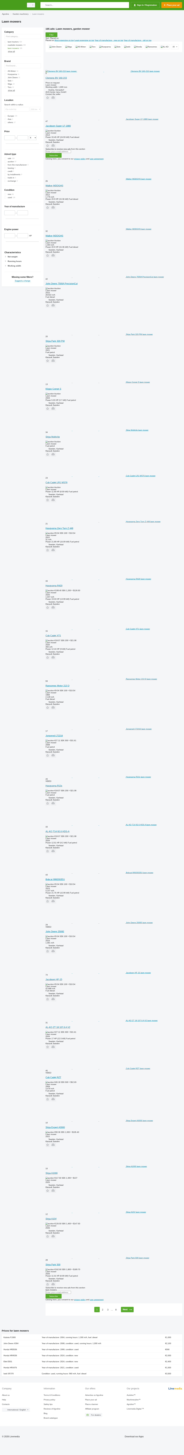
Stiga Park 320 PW (55, 341)
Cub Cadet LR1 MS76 (56, 482)
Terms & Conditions (52, 1395)
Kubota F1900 (10, 1337)
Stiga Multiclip (53, 437)
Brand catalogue (51, 1418)
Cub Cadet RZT (53, 1077)
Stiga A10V (51, 1219)
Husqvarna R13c (54, 786)
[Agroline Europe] (13, 5)
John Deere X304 (11, 1343)
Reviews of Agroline (52, 1409)
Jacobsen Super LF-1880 (58, 126)
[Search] (43, 5)
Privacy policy (49, 1400)
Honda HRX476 (10, 1367)
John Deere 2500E (55, 931)
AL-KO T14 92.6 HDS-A (57, 831)
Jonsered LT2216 (54, 735)
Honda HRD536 (10, 1349)
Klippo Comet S (53, 389)
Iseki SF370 (9, 1374)
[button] (48, 97)
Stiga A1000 (52, 1173)
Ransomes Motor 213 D (57, 685)
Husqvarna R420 (54, 585)
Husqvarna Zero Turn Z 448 (59, 528)
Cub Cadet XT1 (53, 635)
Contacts (6, 1404)
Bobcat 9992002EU (55, 879)
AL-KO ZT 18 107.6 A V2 (58, 1027)
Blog (45, 1413)
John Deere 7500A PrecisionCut (62, 283)
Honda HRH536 (10, 1355)
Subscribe (53, 155)
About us (6, 1395)
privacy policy (80, 159)
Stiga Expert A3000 (55, 1127)
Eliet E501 (8, 1361)
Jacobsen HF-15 (54, 979)
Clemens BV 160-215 (56, 78)
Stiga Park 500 (53, 1264)
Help (4, 1400)
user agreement (96, 159)
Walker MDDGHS (54, 185)
